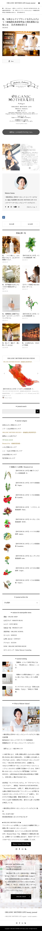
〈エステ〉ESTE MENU (10, 624)
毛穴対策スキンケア (8, 458)
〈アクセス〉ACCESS (9, 642)
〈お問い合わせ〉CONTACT (11, 639)
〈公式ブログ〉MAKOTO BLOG (12, 620)
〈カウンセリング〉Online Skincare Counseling (16, 650)
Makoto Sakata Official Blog (21, 844)
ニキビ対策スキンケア (9, 447)
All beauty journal (7, 440)
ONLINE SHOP (21, 896)
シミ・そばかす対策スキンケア (12, 451)
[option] (21, 380)
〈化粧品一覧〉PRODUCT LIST (12, 628)
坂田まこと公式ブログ (9, 436)
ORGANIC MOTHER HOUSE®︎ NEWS (21, 358)
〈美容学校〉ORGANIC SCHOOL (12, 631)
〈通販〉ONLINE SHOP (10, 617)
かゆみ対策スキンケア (9, 454)
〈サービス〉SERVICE (9, 635)
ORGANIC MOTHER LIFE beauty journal (21, 3)
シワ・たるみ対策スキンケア (11, 428)
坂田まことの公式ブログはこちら (21, 132)
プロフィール (31, 207)
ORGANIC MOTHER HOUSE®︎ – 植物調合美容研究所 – (19, 432)
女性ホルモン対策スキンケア (11, 425)
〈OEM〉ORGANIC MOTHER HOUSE (14, 646)
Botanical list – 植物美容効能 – (11, 443)
